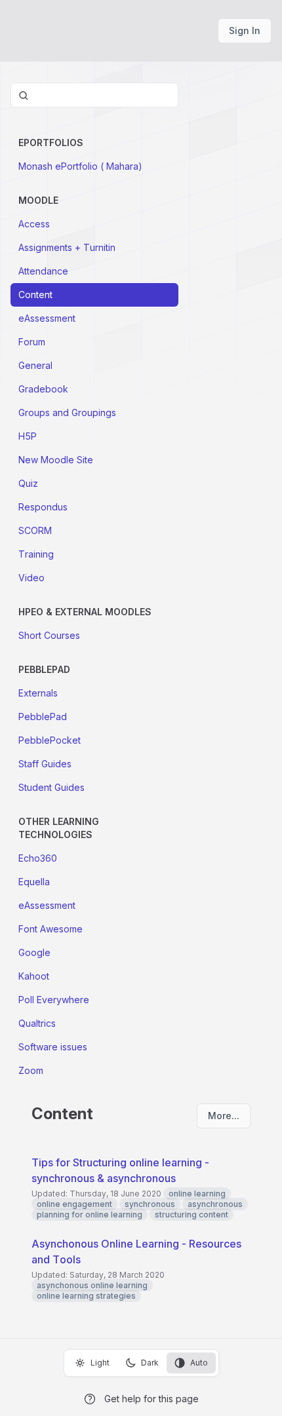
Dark (150, 1363)
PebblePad (42, 716)
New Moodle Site (55, 459)
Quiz (28, 483)
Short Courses (49, 635)
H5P (27, 436)
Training (36, 554)
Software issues (52, 1046)
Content (35, 294)
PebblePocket (49, 740)
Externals (38, 692)
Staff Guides (44, 763)
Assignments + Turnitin (66, 247)
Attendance (43, 271)
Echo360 (37, 858)
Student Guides (51, 787)
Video (31, 577)
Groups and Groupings (67, 412)
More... (223, 1115)
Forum (31, 341)
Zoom (30, 1070)
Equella (34, 881)
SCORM (35, 530)
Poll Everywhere (53, 999)
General (35, 365)
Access (34, 223)
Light (100, 1363)
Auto (199, 1363)
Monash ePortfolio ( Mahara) (80, 166)
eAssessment (46, 318)
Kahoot (33, 976)
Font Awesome (50, 928)
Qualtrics (37, 1023)
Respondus (43, 506)
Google (34, 952)
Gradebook (43, 388)
